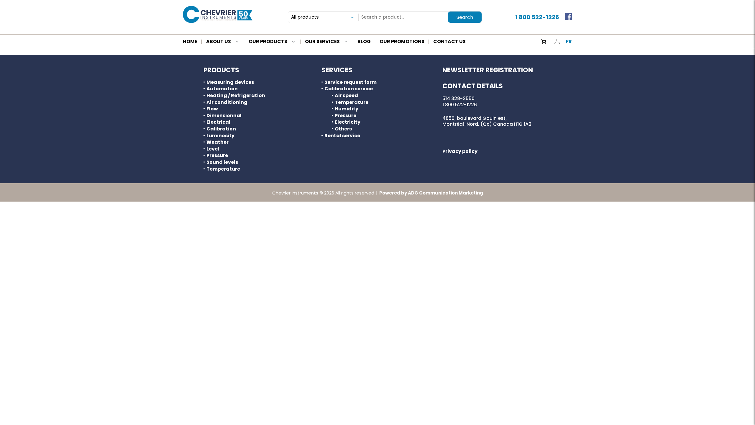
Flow (212, 109)
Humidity (346, 109)
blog (364, 42)
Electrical (218, 122)
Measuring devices (230, 82)
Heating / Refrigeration (235, 95)
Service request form (350, 82)
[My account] (557, 41)
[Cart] (543, 41)
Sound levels (222, 162)
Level (212, 149)
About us (218, 42)
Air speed (346, 95)
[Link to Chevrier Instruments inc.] (217, 14)
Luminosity (220, 135)
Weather (217, 142)
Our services (322, 42)
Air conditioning (226, 102)
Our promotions (402, 42)
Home (190, 42)
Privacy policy (459, 151)
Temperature (223, 169)
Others (343, 129)
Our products (268, 42)
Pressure (217, 155)
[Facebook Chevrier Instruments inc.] (568, 17)
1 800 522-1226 (537, 17)
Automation (222, 88)
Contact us (449, 42)
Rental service (342, 135)
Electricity (347, 122)
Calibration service (348, 88)
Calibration (221, 129)
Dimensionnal (224, 115)
